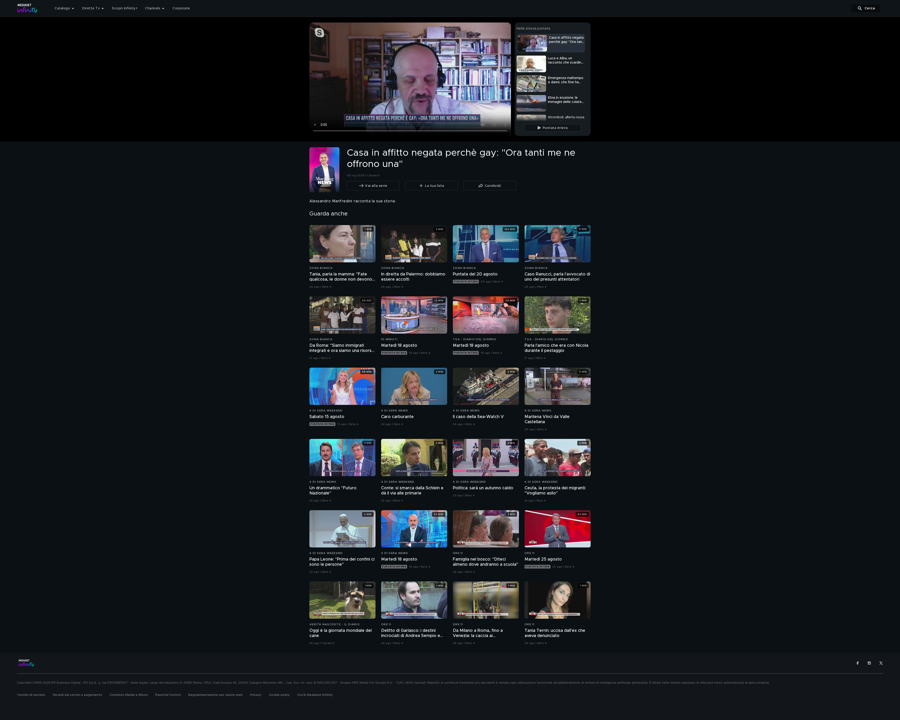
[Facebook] (857, 663)
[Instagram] (869, 663)
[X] (881, 663)
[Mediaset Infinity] (27, 8)
